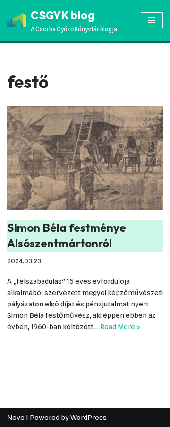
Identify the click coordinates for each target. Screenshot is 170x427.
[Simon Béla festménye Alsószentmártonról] (85, 158)
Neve (16, 417)
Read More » (120, 326)
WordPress (88, 417)
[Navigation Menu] (152, 20)
